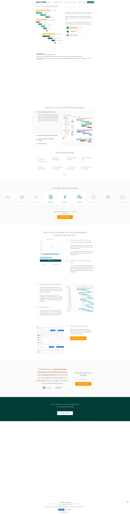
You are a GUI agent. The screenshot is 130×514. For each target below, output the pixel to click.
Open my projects (65, 217)
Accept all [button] (61, 509)
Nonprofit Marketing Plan (86, 158)
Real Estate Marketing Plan (56, 158)
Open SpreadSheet (74, 35)
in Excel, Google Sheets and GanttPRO (43, 160)
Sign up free (90, 2)
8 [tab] (69, 208)
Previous (56, 208)
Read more (70, 504)
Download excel (73, 31)
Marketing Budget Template (71, 158)
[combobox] (127, 502)
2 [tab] (60, 208)
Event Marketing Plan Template (71, 168)
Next (73, 208)
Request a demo (65, 413)
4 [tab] (63, 208)
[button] (65, 512)
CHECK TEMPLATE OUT (78, 338)
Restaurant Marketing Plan (42, 168)
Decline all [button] (68, 509)
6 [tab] (66, 208)
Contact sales (80, 2)
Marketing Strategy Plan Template (57, 168)
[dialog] (65, 507)
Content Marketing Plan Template (86, 168)
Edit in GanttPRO (73, 27)
